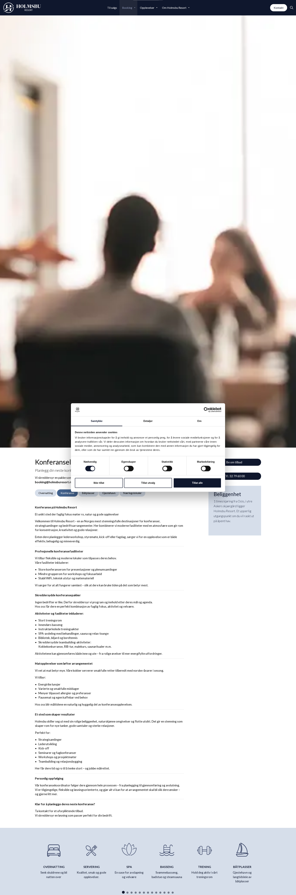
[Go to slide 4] (136, 893)
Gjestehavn (108, 493)
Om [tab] (199, 421)
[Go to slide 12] (169, 893)
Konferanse (67, 493)
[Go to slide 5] (140, 893)
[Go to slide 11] (164, 893)
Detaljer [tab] (148, 421)
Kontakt (278, 7)
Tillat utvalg (148, 482)
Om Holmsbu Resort (174, 7)
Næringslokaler (132, 493)
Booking (127, 7)
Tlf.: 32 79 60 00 (234, 476)
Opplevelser (147, 7)
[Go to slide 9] (156, 893)
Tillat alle (197, 482)
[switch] (129, 468)
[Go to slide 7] (148, 893)
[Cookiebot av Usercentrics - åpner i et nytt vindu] (206, 409)
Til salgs (112, 7)
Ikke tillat (99, 482)
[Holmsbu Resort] (22, 8)
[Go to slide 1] (123, 892)
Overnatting (46, 493)
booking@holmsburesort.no (54, 482)
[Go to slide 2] (127, 893)
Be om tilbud (234, 462)
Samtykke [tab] (97, 421)
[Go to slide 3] (132, 893)
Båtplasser (88, 493)
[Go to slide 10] (160, 893)
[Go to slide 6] (144, 893)
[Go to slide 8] (152, 893)
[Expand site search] (291, 7)
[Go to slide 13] (173, 893)
